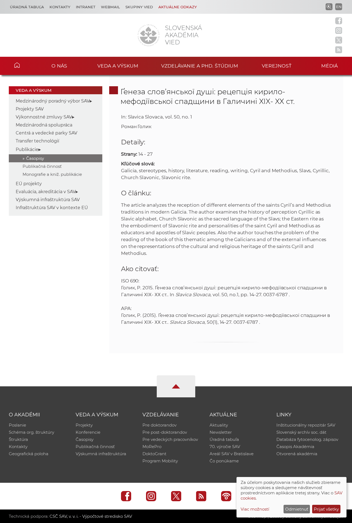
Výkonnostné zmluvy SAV (44, 117)
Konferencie (88, 432)
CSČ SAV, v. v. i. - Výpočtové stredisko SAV (91, 516)
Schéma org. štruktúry (31, 432)
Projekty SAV (30, 109)
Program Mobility (160, 460)
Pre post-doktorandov (164, 432)
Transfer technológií (37, 141)
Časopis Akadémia (295, 446)
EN (339, 6)
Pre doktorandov (159, 425)
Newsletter (221, 432)
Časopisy (35, 158)
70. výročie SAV (225, 446)
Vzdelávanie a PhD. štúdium (199, 66)
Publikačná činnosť (42, 166)
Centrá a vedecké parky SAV (46, 133)
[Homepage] (149, 35)
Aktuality (219, 425)
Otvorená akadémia (296, 453)
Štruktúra (18, 439)
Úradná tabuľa (27, 7)
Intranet (85, 7)
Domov (25, 65)
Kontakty (60, 7)
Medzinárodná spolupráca (44, 125)
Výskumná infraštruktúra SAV (48, 199)
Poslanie (17, 425)
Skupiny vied (139, 7)
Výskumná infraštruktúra (101, 453)
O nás (59, 66)
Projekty (84, 425)
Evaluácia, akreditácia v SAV (46, 191)
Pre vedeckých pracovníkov (170, 439)
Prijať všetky (326, 509)
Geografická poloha (28, 453)
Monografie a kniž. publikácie (52, 174)
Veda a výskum (117, 66)
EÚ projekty (29, 183)
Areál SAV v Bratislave (232, 453)
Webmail (110, 7)
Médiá (329, 66)
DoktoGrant (154, 453)
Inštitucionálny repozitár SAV (305, 425)
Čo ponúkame (224, 460)
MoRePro (151, 446)
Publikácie (27, 149)
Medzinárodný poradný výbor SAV (53, 101)
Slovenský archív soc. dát (301, 432)
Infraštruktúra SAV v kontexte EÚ (52, 207)
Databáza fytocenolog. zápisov (307, 439)
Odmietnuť (296, 509)
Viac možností (255, 509)
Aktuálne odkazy (177, 7)
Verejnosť (277, 66)
